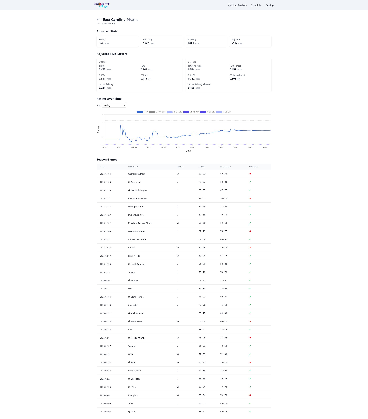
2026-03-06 (105, 403)
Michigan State (135, 206)
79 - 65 (223, 214)
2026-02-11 (105, 354)
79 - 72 (223, 386)
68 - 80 (223, 182)
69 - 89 (223, 296)
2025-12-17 (105, 255)
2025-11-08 (105, 182)
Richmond (136, 182)
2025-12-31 (105, 272)
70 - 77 (223, 378)
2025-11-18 (105, 190)
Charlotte (132, 305)
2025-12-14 (105, 247)
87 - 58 (223, 206)
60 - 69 (223, 223)
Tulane (131, 272)
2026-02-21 (105, 378)
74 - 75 (223, 198)
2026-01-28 (105, 329)
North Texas (136, 321)
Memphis (132, 395)
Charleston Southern (138, 198)
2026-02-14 (105, 362)
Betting (270, 5)
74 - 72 (223, 329)
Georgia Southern (136, 173)
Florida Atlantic (138, 337)
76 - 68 (223, 304)
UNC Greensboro (136, 231)
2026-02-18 (105, 370)
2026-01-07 (105, 280)
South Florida (137, 296)
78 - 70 (223, 272)
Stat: (99, 105)
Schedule (256, 5)
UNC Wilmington (139, 190)
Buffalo (131, 247)
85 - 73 (223, 403)
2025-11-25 (105, 206)
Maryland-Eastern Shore (140, 223)
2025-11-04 (105, 173)
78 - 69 (223, 345)
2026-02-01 (105, 337)
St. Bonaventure (136, 214)
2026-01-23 (105, 321)
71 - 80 (223, 354)
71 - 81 (223, 280)
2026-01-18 (105, 305)
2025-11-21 (105, 198)
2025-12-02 (105, 223)
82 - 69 (223, 288)
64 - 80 (223, 313)
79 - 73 (223, 247)
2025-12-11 (105, 239)
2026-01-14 (105, 296)
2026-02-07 (105, 346)
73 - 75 (223, 362)
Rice (130, 329)
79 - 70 (223, 395)
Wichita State (137, 313)
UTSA (130, 354)
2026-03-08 (105, 411)
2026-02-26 (105, 387)
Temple (134, 280)
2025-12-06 (105, 231)
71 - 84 (223, 337)
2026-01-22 (105, 313)
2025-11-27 (105, 214)
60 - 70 (223, 321)
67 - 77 (223, 190)
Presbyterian (134, 255)
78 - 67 (223, 370)
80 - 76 (223, 173)
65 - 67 (223, 255)
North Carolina (138, 264)
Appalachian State (137, 239)
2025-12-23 (105, 264)
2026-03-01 (105, 395)
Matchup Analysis (237, 5)
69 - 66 (223, 239)
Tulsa (130, 403)
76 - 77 (223, 231)
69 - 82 (223, 411)
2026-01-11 (105, 288)
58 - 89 (223, 264)
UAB (130, 288)
